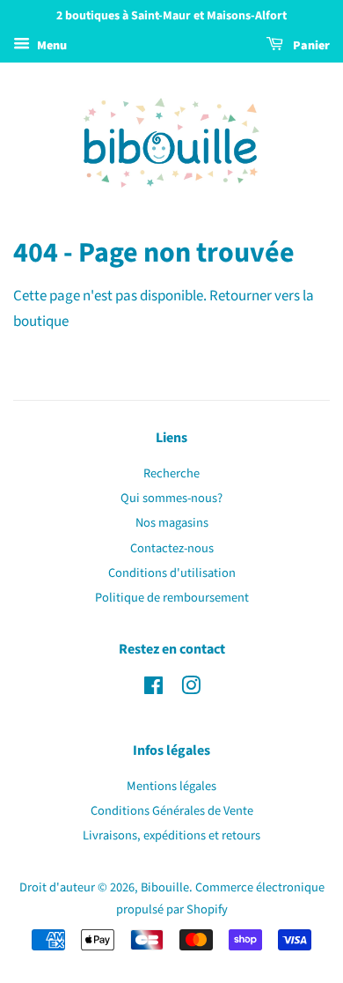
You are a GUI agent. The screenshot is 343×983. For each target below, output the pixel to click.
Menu (50, 46)
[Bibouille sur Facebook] (153, 689)
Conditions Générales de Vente (172, 811)
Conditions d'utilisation (172, 573)
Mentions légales (171, 786)
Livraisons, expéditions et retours (171, 835)
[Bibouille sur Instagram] (191, 689)
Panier (310, 46)
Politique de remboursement (172, 597)
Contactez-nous (172, 548)
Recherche (171, 473)
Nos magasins (171, 523)
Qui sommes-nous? (171, 498)
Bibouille (165, 887)
